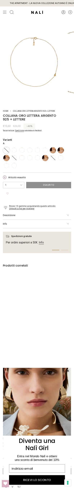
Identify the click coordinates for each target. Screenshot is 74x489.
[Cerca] (12, 12)
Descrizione (9, 215)
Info (5, 223)
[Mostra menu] (4, 12)
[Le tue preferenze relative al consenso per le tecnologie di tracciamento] (67, 482)
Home (5, 111)
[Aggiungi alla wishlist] (7, 193)
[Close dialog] (68, 370)
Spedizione (19, 131)
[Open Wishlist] (5, 483)
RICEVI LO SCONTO (37, 480)
